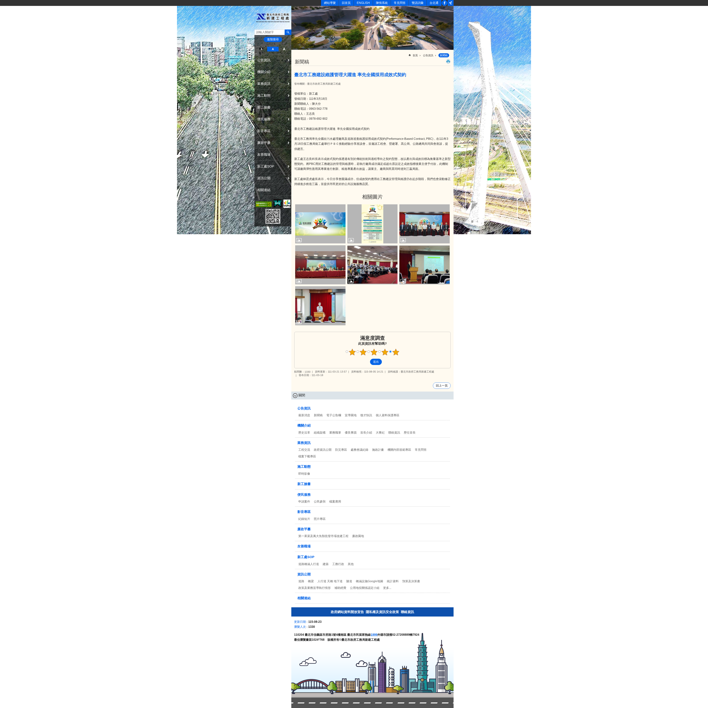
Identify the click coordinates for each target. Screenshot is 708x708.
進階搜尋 (273, 39)
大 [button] (284, 49)
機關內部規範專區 (399, 449)
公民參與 (320, 501)
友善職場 (263, 154)
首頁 (415, 55)
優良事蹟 (351, 432)
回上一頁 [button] (442, 385)
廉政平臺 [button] (263, 143)
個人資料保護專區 (387, 415)
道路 (301, 581)
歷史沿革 (304, 432)
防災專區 (341, 449)
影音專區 (304, 512)
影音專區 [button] (263, 131)
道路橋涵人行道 (308, 564)
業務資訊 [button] (263, 84)
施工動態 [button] (263, 95)
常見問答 (400, 2)
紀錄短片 (304, 518)
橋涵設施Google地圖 (369, 581)
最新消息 (304, 415)
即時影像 (304, 473)
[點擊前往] (320, 223)
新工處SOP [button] (265, 166)
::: (255, 54)
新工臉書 (444, 3)
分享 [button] (451, 3)
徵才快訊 (366, 415)
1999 (374, 634)
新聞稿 (444, 55)
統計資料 (393, 581)
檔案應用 (335, 501)
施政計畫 (378, 449)
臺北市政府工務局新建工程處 (272, 18)
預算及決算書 (411, 581)
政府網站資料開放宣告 (347, 612)
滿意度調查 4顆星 (384, 352)
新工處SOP (305, 557)
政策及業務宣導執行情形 (314, 587)
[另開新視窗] (264, 204)
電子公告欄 (333, 415)
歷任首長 (410, 432)
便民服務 (304, 494)
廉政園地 (358, 536)
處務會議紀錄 (359, 449)
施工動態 (304, 466)
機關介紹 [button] (263, 72)
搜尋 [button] (288, 32)
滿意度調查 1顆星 (352, 352)
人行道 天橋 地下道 (330, 581)
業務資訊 (304, 443)
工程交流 (304, 449)
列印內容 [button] (448, 61)
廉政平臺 (304, 529)
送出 (366, 361)
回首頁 (346, 2)
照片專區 (320, 518)
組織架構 (320, 432)
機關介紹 (304, 425)
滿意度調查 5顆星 (395, 352)
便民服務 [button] (263, 119)
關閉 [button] (302, 395)
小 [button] (261, 49)
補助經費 (340, 587)
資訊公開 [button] (263, 178)
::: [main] (296, 53)
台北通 (434, 2)
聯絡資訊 (394, 432)
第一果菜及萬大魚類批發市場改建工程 (323, 536)
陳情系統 (382, 2)
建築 (326, 564)
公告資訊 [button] (263, 60)
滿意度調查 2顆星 (363, 352)
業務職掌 (335, 432)
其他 (351, 564)
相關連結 (263, 190)
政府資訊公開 (323, 449)
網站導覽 (330, 2)
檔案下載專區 (307, 456)
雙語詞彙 (418, 2)
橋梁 (311, 581)
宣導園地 (351, 415)
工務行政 (338, 564)
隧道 (349, 581)
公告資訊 (428, 55)
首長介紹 (366, 432)
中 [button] (272, 49)
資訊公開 (304, 574)
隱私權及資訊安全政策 (382, 612)
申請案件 (304, 501)
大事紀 (380, 432)
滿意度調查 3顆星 (374, 352)
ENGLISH (363, 2)
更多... (387, 587)
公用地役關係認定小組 (364, 587)
